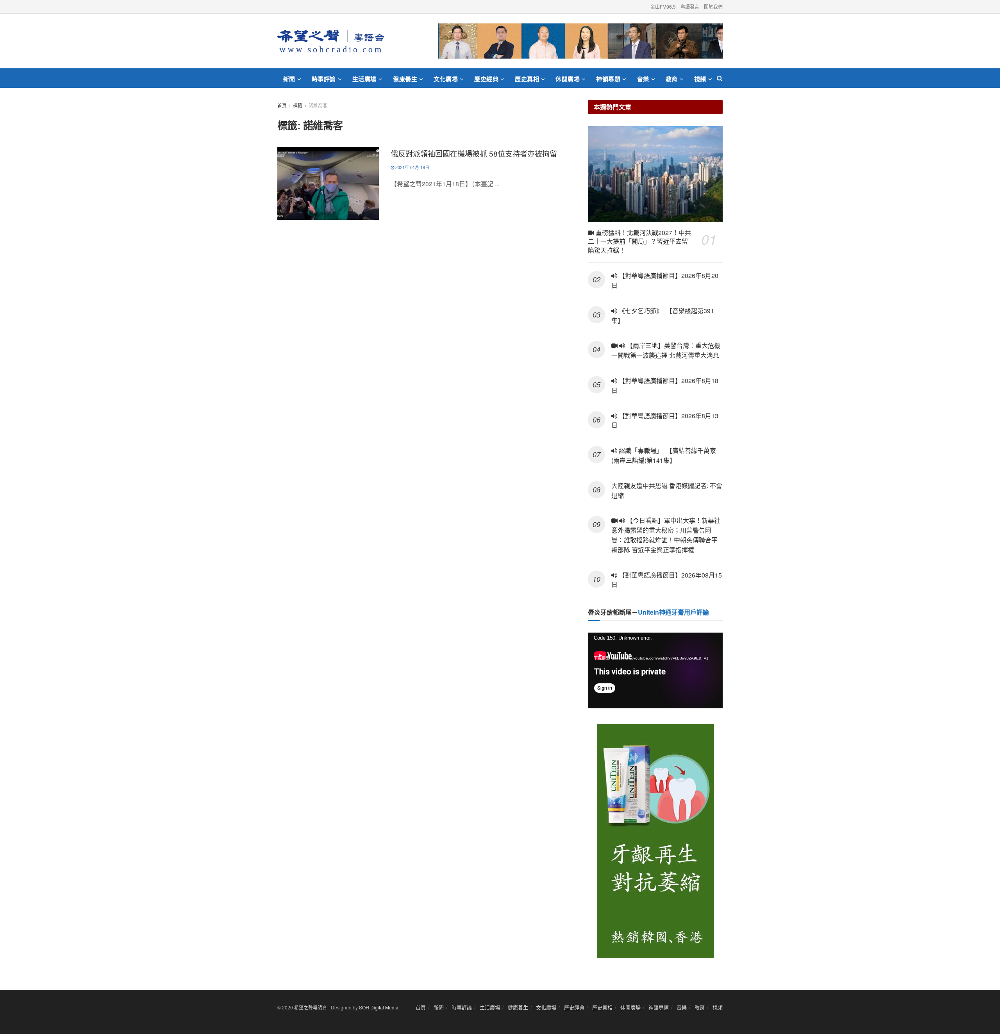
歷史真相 (527, 79)
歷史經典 (486, 79)
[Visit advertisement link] (580, 41)
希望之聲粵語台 (310, 1007)
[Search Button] (720, 78)
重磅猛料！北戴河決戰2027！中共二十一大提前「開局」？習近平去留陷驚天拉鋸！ (639, 241)
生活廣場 (364, 79)
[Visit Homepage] (330, 41)
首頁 (282, 105)
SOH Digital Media (378, 1007)
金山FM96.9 (663, 6)
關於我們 (713, 6)
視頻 (700, 79)
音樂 (643, 79)
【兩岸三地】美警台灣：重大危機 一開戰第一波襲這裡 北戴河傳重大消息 (665, 350)
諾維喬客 (318, 105)
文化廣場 (446, 79)
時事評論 (324, 79)
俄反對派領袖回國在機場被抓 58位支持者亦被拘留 (474, 153)
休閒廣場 (567, 79)
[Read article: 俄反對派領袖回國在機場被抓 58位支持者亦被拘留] (328, 183)
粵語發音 (689, 6)
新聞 (289, 79)
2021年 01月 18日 (411, 167)
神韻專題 (608, 79)
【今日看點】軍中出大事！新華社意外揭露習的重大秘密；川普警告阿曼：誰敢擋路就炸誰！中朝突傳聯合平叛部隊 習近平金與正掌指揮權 (665, 535)
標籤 (297, 105)
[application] (655, 670)
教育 (672, 79)
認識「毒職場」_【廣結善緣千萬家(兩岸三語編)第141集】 (663, 455)
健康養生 (405, 79)
